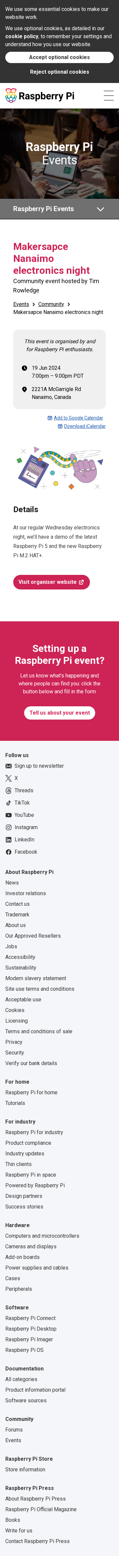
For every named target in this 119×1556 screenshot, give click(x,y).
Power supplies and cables (36, 1268)
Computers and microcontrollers (42, 1236)
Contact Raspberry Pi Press (37, 1541)
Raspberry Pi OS (24, 1350)
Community (51, 304)
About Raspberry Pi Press (35, 1499)
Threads (24, 790)
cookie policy (21, 36)
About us (15, 925)
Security (14, 1053)
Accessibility (20, 957)
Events (59, 153)
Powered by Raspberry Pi (35, 1185)
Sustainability (20, 968)
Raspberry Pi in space (30, 1175)
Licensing (16, 1021)
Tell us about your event (59, 713)
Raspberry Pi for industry (34, 1132)
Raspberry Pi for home (31, 1092)
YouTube (24, 815)
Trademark (17, 914)
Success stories (24, 1207)
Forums (14, 1430)
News (12, 883)
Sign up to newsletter (39, 766)
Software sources (26, 1400)
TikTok (22, 803)
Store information (25, 1469)
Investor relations (25, 893)
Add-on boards (22, 1257)
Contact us (17, 904)
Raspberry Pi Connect (30, 1318)
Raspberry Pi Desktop (31, 1329)
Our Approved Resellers (33, 936)
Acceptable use (23, 999)
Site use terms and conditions (39, 989)
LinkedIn (24, 839)
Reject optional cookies (59, 72)
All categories (21, 1379)
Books (12, 1520)
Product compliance (28, 1143)
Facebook (26, 852)
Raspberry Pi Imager (29, 1339)
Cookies (14, 1010)
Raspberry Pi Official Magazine (41, 1509)
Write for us (18, 1530)
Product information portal (35, 1390)
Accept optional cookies (59, 57)
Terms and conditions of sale (38, 1031)
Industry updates (24, 1153)
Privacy (13, 1042)
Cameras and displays (31, 1246)
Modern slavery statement (35, 978)
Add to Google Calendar (78, 418)
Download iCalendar (85, 426)
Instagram (26, 827)
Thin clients (18, 1164)
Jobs (11, 946)
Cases (12, 1278)
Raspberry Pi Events (43, 209)
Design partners (23, 1196)
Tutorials (15, 1103)
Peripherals (18, 1289)
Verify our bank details (31, 1063)
